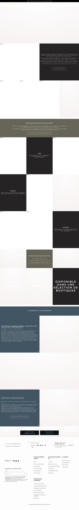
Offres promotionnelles (39, 483)
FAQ (35, 461)
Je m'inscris (70, 445)
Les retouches (51, 468)
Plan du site (36, 498)
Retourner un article (52, 464)
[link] (12, 4)
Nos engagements (66, 462)
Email (6, 470)
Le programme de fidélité (53, 466)
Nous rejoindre (65, 467)
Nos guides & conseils (53, 470)
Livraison (50, 461)
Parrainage (50, 473)
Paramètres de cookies (39, 492)
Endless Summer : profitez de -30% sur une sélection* (39, 1)
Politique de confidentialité (39, 488)
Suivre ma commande (38, 464)
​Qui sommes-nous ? (66, 460)
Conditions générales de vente (40, 486)
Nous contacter (37, 473)
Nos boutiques (37, 466)
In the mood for (65, 464)
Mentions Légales (37, 490)
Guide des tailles (37, 470)
